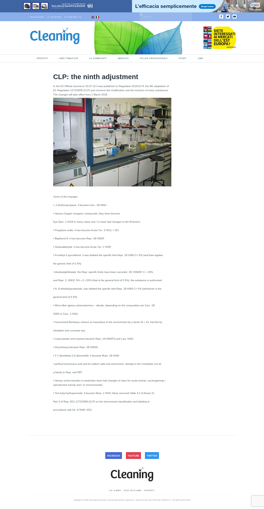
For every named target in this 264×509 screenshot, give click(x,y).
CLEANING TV (73, 17)
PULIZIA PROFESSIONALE (154, 58)
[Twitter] (228, 16)
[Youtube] (234, 16)
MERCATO (123, 58)
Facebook (113, 455)
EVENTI (182, 58)
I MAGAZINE (36, 17)
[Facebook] (221, 16)
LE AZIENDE (54, 17)
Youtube (133, 455)
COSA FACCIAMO (133, 490)
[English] (92, 17)
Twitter (152, 455)
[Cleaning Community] (55, 35)
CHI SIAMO (115, 490)
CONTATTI (149, 490)
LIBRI (200, 58)
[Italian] (97, 17)
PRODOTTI (42, 58)
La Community (98, 58)
